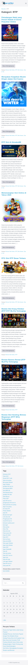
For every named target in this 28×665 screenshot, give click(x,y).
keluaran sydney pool (8, 523)
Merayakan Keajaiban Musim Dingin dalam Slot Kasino (13, 78)
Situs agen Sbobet (8, 543)
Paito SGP (6, 498)
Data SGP (5, 547)
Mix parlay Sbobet (8, 482)
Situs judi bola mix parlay (9, 504)
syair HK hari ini (7, 500)
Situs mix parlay (7, 480)
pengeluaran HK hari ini (9, 502)
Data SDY (5, 537)
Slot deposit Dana (7, 492)
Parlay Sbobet (7, 510)
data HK (5, 512)
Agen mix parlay (7, 506)
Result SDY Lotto (7, 478)
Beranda (3, 8)
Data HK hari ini (7, 563)
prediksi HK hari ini (8, 486)
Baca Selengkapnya (9, 66)
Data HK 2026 (7, 535)
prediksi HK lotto (7, 494)
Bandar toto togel (7, 514)
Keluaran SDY (7, 474)
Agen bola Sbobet (8, 545)
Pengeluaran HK (7, 518)
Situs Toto (5, 529)
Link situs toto (6, 516)
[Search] (23, 583)
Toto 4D (5, 551)
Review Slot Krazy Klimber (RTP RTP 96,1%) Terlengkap (13, 310)
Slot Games (20, 70)
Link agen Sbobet (7, 561)
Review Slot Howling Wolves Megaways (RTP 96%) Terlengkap (13, 417)
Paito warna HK (7, 533)
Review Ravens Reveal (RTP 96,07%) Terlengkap (13, 361)
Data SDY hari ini (7, 555)
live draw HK (6, 508)
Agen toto (5, 557)
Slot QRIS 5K (6, 490)
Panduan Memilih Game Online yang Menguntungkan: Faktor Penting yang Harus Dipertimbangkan (13, 644)
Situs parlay (6, 527)
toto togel (5, 525)
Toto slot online (7, 553)
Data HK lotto (6, 559)
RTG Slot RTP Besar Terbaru (13, 258)
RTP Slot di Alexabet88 (11, 142)
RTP (16, 70)
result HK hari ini (7, 520)
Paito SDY (6, 476)
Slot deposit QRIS (7, 488)
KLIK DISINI (6, 571)
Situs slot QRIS (7, 541)
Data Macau (6, 496)
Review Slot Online (10, 70)
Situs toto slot (6, 531)
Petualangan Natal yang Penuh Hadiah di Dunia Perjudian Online (11, 19)
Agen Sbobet (6, 484)
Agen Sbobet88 (7, 549)
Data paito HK (6, 565)
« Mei (4, 620)
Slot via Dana (6, 539)
